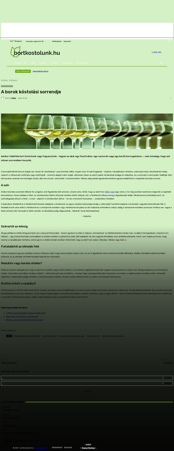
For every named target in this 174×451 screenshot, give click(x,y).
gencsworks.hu (41, 448)
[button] (161, 63)
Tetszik (168, 378)
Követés (168, 383)
